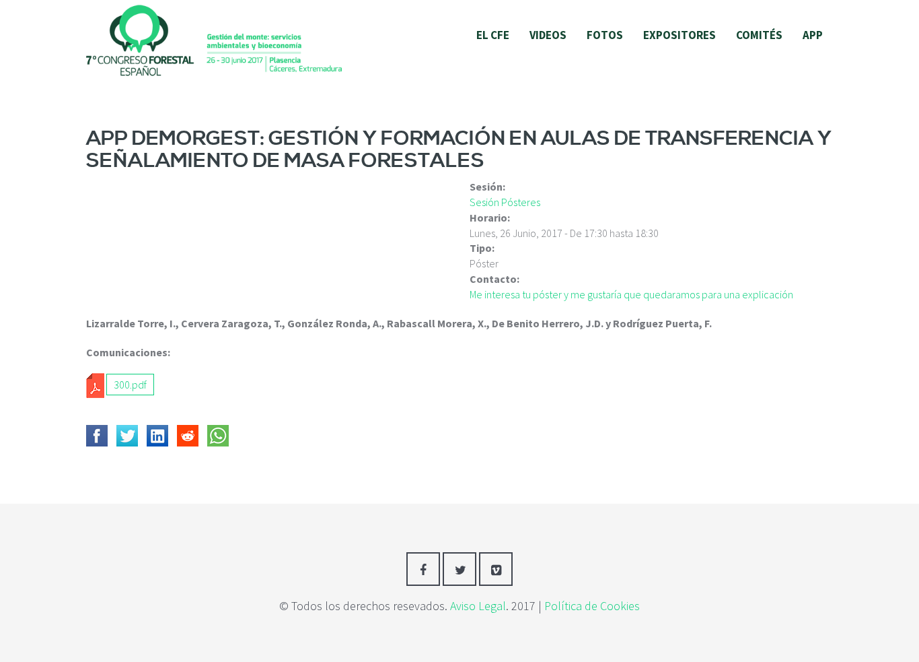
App (813, 35)
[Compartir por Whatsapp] (218, 435)
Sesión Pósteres (505, 202)
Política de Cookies (592, 606)
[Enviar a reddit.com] (187, 435)
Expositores (679, 35)
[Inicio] (214, 39)
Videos (547, 35)
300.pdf (130, 384)
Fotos (605, 35)
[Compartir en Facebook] (97, 435)
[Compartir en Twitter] (127, 435)
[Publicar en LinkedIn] (157, 435)
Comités (759, 35)
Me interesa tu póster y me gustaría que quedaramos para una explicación (631, 294)
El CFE (492, 35)
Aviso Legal (478, 606)
